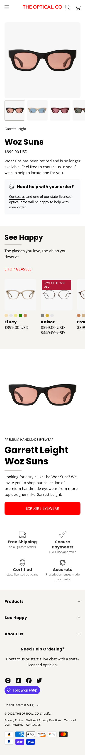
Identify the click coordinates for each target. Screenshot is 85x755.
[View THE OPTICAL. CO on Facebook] (28, 680)
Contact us (17, 196)
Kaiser (48, 322)
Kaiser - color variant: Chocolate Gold (52, 315)
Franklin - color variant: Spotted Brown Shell (78, 315)
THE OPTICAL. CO (27, 713)
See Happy (24, 237)
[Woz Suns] (15, 110)
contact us (52, 166)
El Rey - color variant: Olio (20, 315)
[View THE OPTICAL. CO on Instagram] (8, 680)
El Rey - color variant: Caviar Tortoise (11, 315)
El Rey (11, 322)
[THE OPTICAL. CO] (42, 7)
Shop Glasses (18, 269)
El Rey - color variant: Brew (6, 315)
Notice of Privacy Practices (43, 720)
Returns (17, 725)
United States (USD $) (19, 705)
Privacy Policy (14, 720)
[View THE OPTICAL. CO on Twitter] (39, 680)
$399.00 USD (17, 327)
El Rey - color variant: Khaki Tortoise (15, 315)
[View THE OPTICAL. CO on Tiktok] (18, 680)
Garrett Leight (15, 128)
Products (14, 601)
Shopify (45, 713)
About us (14, 634)
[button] (67, 7)
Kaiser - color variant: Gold (47, 315)
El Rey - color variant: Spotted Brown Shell (25, 315)
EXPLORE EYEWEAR (42, 508)
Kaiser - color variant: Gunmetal (42, 315)
